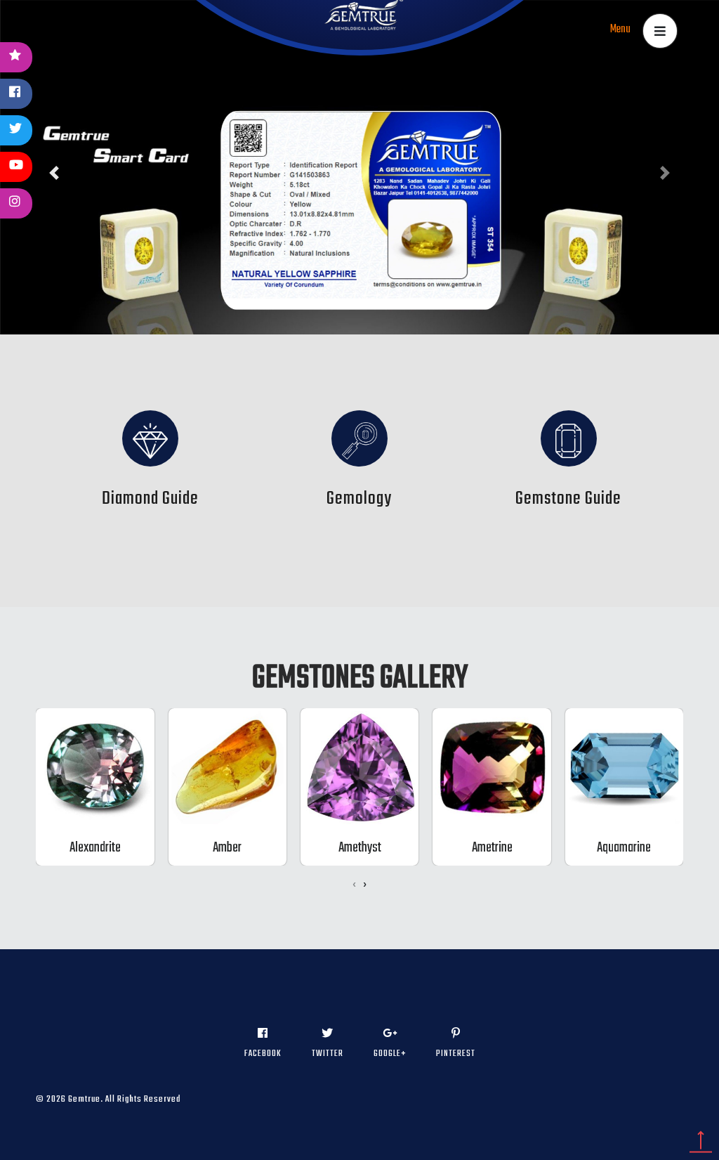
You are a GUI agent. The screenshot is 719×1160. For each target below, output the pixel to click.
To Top (701, 1141)
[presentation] (354, 885)
